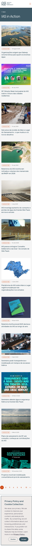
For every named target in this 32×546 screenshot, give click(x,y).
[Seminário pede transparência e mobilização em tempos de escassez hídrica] (16, 343)
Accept (23, 539)
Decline (13, 539)
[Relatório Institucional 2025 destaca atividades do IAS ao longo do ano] (16, 307)
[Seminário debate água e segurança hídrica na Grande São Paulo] (16, 382)
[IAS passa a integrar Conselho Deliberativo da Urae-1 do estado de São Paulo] (16, 229)
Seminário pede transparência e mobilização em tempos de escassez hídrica (15, 363)
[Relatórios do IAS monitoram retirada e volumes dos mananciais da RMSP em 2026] (16, 152)
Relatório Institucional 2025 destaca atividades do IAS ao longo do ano (15, 325)
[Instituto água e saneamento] (15, 4)
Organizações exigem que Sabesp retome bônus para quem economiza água (15, 54)
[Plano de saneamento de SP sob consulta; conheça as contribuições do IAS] (16, 419)
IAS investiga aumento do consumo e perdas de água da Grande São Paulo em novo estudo (16, 210)
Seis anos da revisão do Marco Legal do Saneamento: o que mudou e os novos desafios (15, 132)
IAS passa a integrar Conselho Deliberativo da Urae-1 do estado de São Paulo (15, 248)
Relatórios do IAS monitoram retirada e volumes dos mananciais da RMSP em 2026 (15, 171)
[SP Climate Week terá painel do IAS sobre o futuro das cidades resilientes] (16, 74)
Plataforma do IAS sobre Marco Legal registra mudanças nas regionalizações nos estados (15, 287)
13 (26, 487)
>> (30, 487)
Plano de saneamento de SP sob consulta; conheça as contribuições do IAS (15, 438)
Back (4, 12)
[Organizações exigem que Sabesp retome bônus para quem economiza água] (16, 35)
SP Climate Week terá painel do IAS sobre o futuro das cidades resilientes (15, 93)
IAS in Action (5, 48)
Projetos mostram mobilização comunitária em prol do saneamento (15, 476)
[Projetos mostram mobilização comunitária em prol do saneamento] (16, 458)
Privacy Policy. (19, 534)
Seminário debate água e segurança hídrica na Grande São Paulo (15, 400)
